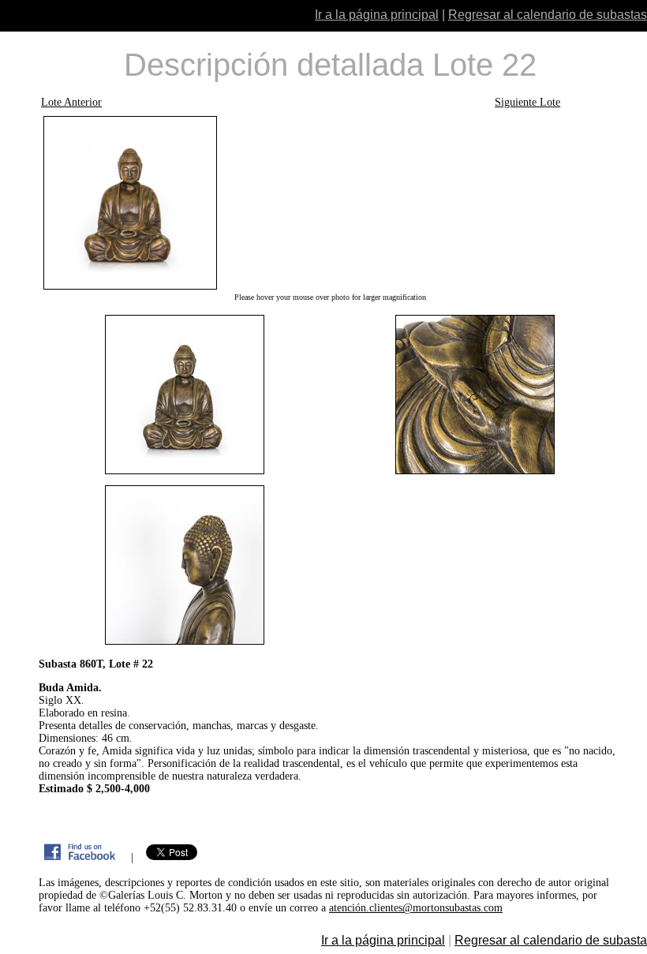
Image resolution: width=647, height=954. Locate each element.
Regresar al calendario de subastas (547, 14)
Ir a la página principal (377, 14)
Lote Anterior (71, 102)
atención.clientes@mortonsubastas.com (416, 908)
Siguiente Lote (527, 102)
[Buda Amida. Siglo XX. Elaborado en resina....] (329, 203)
